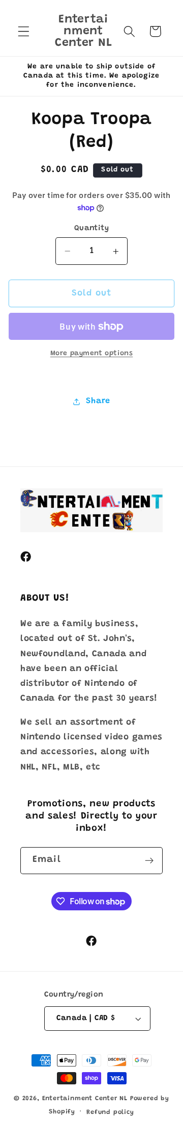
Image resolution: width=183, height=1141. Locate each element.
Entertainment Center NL (85, 1099)
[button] (24, 31)
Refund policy (110, 1112)
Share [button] (98, 401)
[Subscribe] (149, 861)
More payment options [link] (91, 353)
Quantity (91, 228)
